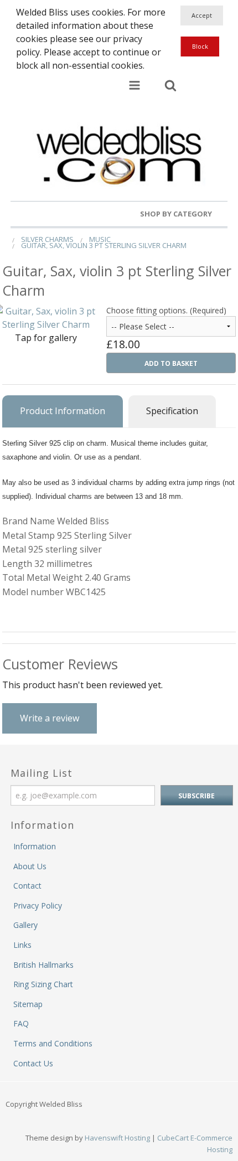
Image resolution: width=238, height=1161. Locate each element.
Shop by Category (177, 214)
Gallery (25, 925)
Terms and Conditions (52, 1043)
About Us (29, 866)
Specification (172, 411)
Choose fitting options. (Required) (166, 310)
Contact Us (33, 1063)
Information (34, 846)
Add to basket (171, 363)
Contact (27, 885)
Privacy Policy (37, 905)
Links (22, 945)
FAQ (21, 1023)
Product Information (62, 411)
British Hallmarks (43, 964)
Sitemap (28, 1004)
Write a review (49, 718)
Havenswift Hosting (117, 1138)
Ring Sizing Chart (43, 984)
